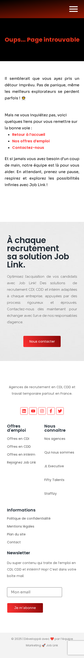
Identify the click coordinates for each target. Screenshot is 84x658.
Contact (14, 542)
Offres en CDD (19, 446)
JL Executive (54, 466)
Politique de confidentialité (29, 518)
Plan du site (16, 534)
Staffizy (50, 493)
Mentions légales (20, 526)
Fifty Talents (54, 480)
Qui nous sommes (59, 452)
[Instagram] (42, 411)
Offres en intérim (21, 454)
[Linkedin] (24, 411)
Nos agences (54, 438)
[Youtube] (33, 411)
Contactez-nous (28, 147)
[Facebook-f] (51, 411)
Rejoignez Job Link (21, 462)
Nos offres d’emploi (31, 141)
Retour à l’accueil (28, 134)
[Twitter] (60, 411)
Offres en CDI (18, 438)
